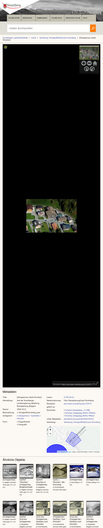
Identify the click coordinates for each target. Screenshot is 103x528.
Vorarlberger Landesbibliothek (15, 38)
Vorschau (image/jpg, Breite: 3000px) (80, 413)
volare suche (14, 18)
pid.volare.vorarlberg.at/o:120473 (78, 403)
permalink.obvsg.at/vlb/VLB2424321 (79, 419)
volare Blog (56, 18)
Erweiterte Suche (73, 18)
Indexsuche (27, 18)
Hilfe (85, 18)
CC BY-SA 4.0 (69, 397)
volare (33, 38)
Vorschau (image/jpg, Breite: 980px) (79, 415)
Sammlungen (42, 18)
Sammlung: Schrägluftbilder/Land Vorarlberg (57, 38)
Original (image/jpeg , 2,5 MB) (77, 410)
